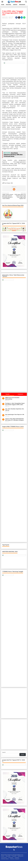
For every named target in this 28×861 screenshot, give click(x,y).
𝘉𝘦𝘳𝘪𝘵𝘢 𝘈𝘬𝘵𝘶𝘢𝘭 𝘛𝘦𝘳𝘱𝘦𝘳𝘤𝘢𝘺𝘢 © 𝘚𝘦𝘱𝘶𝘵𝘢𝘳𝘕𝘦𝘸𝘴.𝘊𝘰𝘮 (12, 854)
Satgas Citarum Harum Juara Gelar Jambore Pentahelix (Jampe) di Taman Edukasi (7, 195)
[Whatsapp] (24, 17)
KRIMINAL (17, 857)
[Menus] (2, 1)
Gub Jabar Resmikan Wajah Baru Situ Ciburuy (14, 409)
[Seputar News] (14, 1)
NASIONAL (8, 856)
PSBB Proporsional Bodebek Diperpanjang (12, 398)
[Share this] (16, 17)
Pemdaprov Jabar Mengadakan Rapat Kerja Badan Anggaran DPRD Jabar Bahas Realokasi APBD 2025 (15, 404)
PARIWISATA (20, 856)
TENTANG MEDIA (5, 858)
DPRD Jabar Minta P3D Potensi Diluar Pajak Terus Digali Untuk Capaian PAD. (20, 195)
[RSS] (14, 189)
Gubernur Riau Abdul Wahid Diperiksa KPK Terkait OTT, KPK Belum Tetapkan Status (14, 419)
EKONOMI (10, 857)
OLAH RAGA (4, 857)
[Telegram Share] (22, 17)
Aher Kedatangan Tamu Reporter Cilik (14, 414)
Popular (8, 394)
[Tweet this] (19, 17)
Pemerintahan (5, 18)
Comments (20, 394)
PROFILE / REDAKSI (14, 858)
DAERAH (14, 856)
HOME (2, 856)
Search (4, 752)
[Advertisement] (14, 703)
